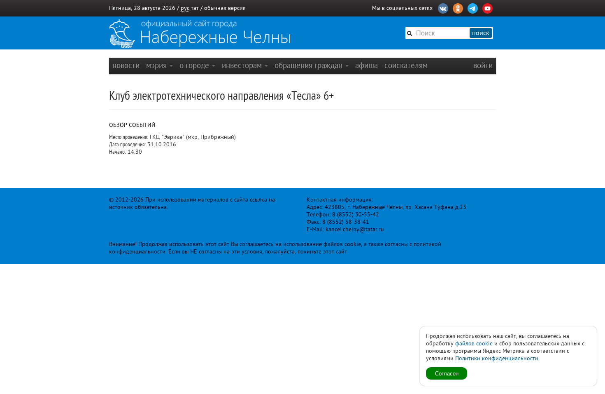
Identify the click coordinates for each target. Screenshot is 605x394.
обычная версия (225, 8)
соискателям (406, 65)
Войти (483, 65)
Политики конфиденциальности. (497, 358)
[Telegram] (472, 7)
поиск (480, 33)
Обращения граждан (309, 65)
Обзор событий (132, 125)
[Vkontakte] (443, 7)
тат (195, 8)
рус (185, 8)
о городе (195, 65)
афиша (366, 65)
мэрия (157, 65)
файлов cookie (474, 343)
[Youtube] (487, 7)
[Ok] (457, 7)
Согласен (446, 373)
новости (126, 65)
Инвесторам (243, 65)
